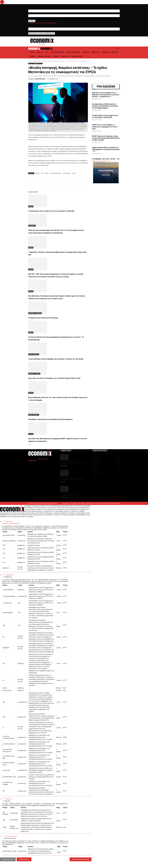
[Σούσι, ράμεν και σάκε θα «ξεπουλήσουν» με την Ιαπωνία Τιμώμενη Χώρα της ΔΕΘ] (58, 368)
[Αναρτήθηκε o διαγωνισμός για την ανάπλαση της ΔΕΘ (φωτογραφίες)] (58, 409)
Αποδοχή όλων (24, 859)
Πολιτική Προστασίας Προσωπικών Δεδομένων (108, 503)
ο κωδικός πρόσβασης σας (37, 19)
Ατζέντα (55, 56)
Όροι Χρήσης (81, 503)
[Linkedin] (64, 183)
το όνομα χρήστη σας (35, 13)
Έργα (46, 52)
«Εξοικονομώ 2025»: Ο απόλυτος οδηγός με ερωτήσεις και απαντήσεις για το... (72, 494)
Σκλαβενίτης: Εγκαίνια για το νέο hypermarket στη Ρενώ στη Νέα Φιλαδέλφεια (73, 462)
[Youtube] (35, 461)
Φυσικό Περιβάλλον (73, 52)
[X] (48, 183)
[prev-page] (29, 445)
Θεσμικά (32, 56)
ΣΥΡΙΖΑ (74, 173)
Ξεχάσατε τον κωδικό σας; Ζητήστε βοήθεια (42, 23)
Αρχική (31, 52)
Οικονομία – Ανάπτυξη (110, 52)
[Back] (29, 5)
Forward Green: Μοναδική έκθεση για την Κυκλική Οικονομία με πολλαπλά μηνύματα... (73, 478)
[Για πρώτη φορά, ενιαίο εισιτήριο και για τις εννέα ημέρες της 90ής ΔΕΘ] (58, 200)
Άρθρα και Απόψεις (44, 56)
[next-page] (30, 445)
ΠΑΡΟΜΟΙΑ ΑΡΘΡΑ (33, 192)
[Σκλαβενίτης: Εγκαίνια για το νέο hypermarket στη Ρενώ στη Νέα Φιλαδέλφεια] (74, 457)
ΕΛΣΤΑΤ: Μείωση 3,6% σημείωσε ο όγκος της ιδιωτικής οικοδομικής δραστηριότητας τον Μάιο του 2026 (106, 138)
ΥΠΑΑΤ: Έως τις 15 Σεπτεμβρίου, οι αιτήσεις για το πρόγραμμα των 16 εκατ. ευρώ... (105, 126)
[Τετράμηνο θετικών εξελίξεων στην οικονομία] (58, 307)
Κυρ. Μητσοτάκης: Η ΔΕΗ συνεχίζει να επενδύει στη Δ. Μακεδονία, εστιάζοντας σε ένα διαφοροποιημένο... (105, 106)
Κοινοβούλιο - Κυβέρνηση (35, 313)
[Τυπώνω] (71, 183)
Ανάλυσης (8, 799)
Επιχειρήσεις (32, 225)
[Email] (67, 183)
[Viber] (60, 183)
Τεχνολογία (95, 52)
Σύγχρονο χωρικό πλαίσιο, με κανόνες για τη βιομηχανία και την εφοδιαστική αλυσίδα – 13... (106, 149)
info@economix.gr (43, 459)
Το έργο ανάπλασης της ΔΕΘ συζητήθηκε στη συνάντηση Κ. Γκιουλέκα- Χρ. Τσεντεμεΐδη (55, 359)
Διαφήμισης (9, 575)
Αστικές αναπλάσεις (34, 354)
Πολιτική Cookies (91, 503)
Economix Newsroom (40, 79)
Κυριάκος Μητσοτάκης (56, 173)
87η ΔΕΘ (37, 173)
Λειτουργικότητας (11, 836)
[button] (118, 49)
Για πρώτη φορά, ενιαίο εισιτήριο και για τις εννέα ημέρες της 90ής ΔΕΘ (51, 211)
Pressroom (65, 56)
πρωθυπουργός (66, 173)
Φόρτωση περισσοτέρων (100, 161)
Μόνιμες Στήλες (77, 56)
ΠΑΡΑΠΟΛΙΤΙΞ (39, 63)
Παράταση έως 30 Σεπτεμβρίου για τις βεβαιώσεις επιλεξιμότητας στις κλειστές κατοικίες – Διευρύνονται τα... (105, 94)
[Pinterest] (52, 183)
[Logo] (34, 49)
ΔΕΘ (42, 173)
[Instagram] (30, 461)
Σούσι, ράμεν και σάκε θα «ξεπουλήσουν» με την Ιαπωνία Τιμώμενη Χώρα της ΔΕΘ (54, 378)
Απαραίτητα (9, 521)
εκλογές (47, 173)
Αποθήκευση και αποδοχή (80, 859)
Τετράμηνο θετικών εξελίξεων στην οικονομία (43, 318)
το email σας (32, 31)
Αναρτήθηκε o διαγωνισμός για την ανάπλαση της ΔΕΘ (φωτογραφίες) (50, 419)
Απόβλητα (85, 52)
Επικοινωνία (74, 503)
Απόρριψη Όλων (7, 859)
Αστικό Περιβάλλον (57, 52)
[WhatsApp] (56, 183)
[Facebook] (44, 183)
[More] (76, 183)
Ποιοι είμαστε (65, 503)
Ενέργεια (40, 52)
